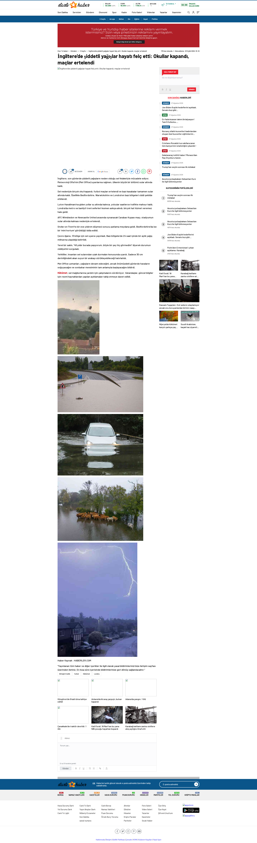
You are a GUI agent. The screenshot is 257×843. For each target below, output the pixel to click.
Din (129, 19)
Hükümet (86, 674)
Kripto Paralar (192, 794)
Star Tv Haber (63, 51)
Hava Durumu (111, 794)
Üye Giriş (162, 805)
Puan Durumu (128, 794)
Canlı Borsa (106, 805)
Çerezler (129, 840)
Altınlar (127, 805)
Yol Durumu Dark (65, 809)
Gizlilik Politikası (118, 840)
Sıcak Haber (147, 820)
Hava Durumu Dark (66, 805)
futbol (76, 674)
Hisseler (144, 794)
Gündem (90, 12)
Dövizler (127, 809)
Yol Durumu (173, 794)
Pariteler (158, 794)
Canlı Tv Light (63, 813)
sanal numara (85, 820)
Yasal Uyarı (157, 840)
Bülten (121, 19)
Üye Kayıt (162, 809)
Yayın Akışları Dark (87, 809)
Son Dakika (63, 12)
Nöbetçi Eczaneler (88, 813)
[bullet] (94, 768)
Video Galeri (147, 809)
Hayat (145, 19)
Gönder (66, 768)
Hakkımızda (100, 840)
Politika (155, 19)
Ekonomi (103, 12)
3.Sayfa (102, 19)
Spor (114, 12)
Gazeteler (176, 12)
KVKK (135, 840)
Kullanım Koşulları (145, 840)
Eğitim (136, 19)
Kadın (124, 12)
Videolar (151, 12)
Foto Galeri (137, 12)
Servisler (77, 12)
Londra (96, 674)
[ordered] (90, 768)
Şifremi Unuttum (165, 813)
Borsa (60, 794)
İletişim (108, 840)
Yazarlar (163, 12)
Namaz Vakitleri (76, 794)
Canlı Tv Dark (85, 805)
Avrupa (112, 19)
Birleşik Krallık (64, 674)
